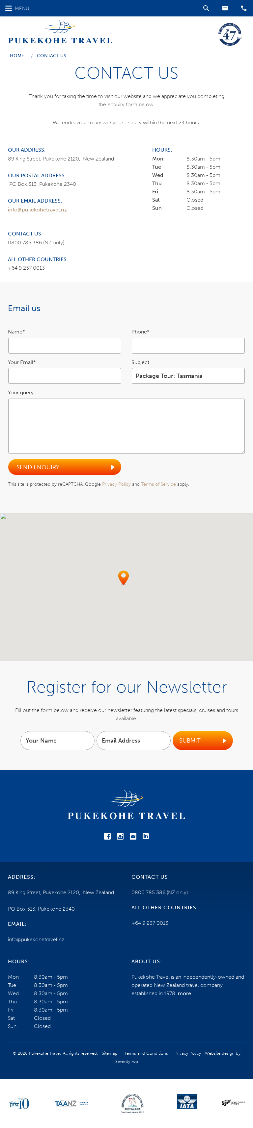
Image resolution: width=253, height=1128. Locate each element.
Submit (190, 740)
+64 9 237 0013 (26, 268)
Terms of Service (158, 484)
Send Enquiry (37, 467)
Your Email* (22, 362)
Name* (16, 332)
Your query (21, 392)
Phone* (140, 332)
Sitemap (110, 1053)
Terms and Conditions (146, 1053)
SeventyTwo (126, 1061)
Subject (140, 362)
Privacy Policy (116, 484)
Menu (22, 9)
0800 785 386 (25, 242)
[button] (225, 8)
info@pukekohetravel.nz (37, 210)
